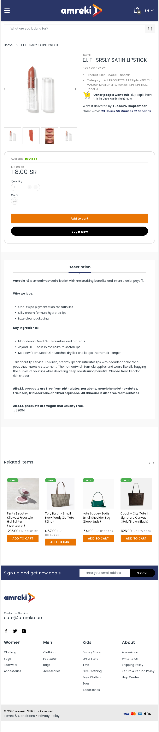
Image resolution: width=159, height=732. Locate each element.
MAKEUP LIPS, (108, 85)
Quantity (16, 181)
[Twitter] (15, 630)
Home (8, 45)
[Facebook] (6, 630)
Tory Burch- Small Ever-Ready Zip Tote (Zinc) (59, 517)
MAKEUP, (92, 85)
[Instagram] (24, 630)
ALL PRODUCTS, (114, 80)
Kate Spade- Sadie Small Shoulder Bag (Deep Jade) (96, 517)
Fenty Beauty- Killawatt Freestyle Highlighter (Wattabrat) (20, 519)
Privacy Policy (49, 716)
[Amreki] (81, 10)
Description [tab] (80, 267)
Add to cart (79, 218)
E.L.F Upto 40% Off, (139, 80)
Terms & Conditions (19, 716)
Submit (142, 573)
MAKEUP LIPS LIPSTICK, (133, 85)
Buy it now (79, 232)
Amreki (87, 55)
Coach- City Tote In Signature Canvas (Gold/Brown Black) (134, 517)
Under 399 (94, 89)
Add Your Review (94, 68)
